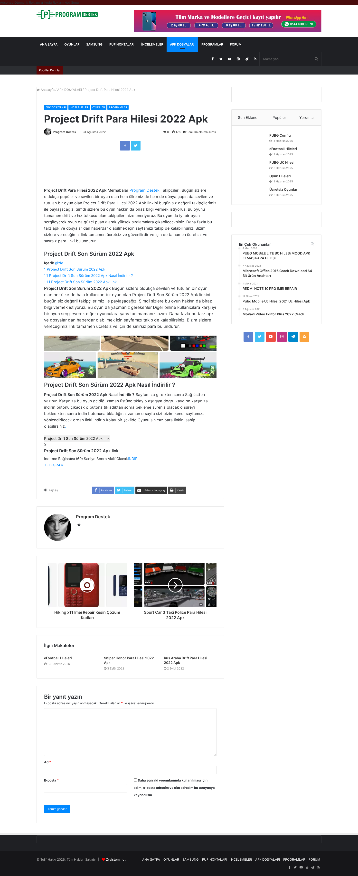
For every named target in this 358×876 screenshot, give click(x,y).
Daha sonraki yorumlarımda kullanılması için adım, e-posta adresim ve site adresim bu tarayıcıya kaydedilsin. (174, 787)
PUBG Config (280, 135)
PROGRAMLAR (212, 44)
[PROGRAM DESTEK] (67, 14)
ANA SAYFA (48, 44)
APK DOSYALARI (182, 44)
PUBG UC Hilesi (281, 162)
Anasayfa (47, 90)
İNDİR (133, 458)
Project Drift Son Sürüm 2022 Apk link (77, 438)
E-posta (51, 780)
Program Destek (64, 132)
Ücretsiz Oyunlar (283, 189)
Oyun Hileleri (280, 176)
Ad (47, 762)
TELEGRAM (54, 465)
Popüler (279, 117)
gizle (59, 263)
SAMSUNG (94, 44)
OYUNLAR (71, 44)
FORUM (236, 44)
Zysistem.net (116, 859)
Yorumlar (307, 117)
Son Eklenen (249, 117)
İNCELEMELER (152, 44)
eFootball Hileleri (58, 658)
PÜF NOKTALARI (121, 44)
